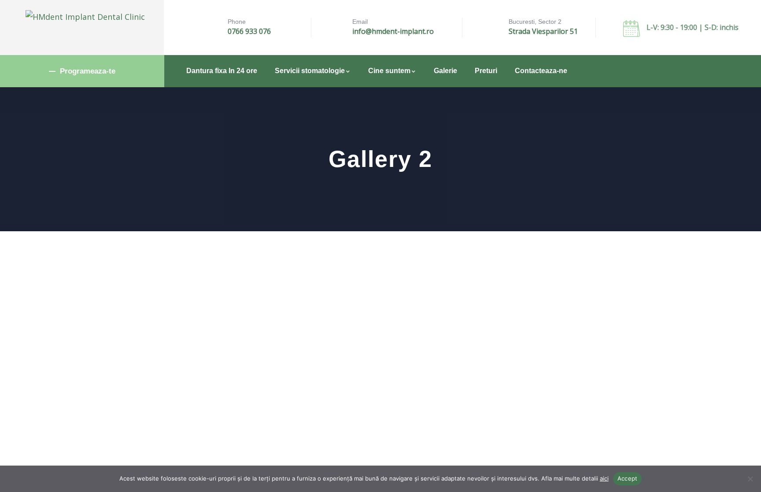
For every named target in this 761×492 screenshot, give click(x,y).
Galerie (445, 70)
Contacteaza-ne (541, 70)
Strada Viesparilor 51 (543, 31)
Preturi (486, 70)
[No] (750, 478)
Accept (627, 478)
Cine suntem (389, 70)
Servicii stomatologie (310, 70)
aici (604, 478)
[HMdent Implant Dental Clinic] (85, 16)
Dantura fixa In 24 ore (221, 70)
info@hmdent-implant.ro (393, 31)
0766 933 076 (249, 31)
